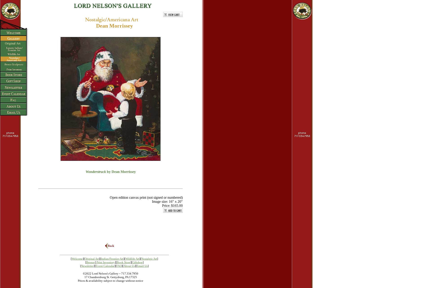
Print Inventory (106, 262)
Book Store (123, 262)
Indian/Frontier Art (112, 258)
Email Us (142, 266)
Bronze (90, 262)
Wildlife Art (132, 258)
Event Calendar (105, 266)
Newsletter (87, 266)
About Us (129, 266)
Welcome (77, 258)
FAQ (119, 266)
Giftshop (137, 262)
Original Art (92, 258)
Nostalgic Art (149, 258)
